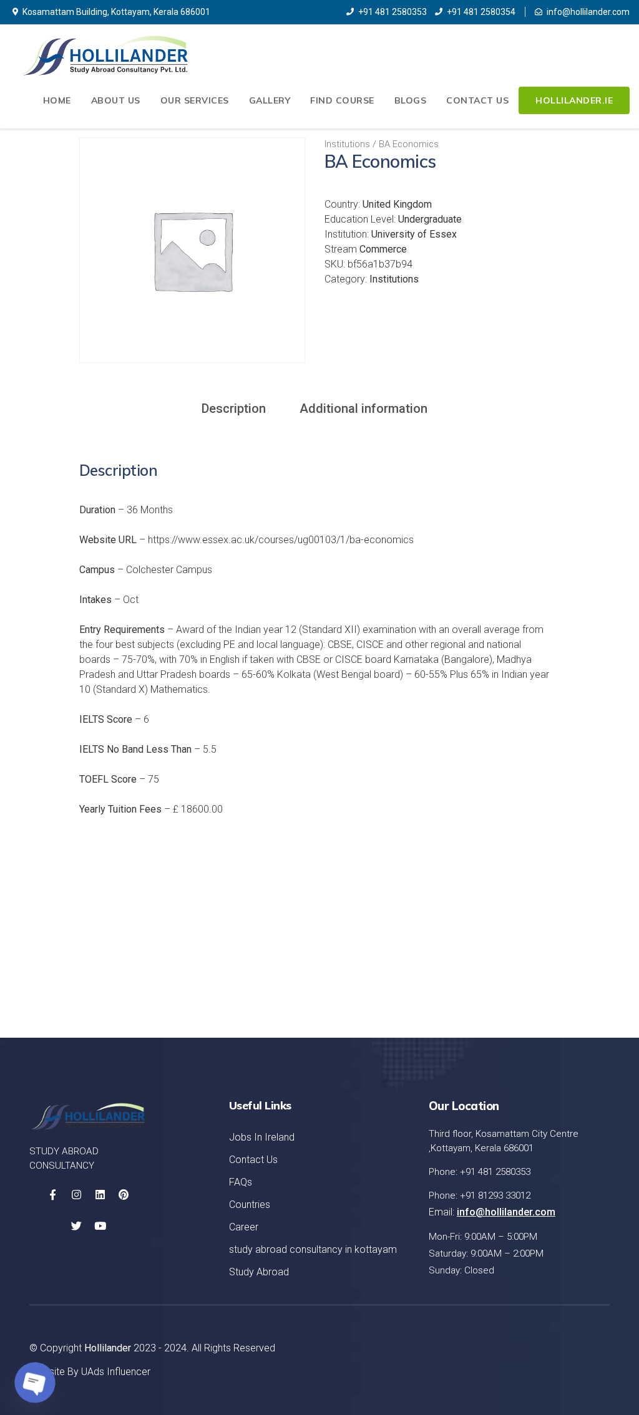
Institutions (347, 144)
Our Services (194, 100)
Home (57, 100)
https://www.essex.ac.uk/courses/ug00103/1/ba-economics (281, 540)
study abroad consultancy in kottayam (313, 1249)
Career (243, 1227)
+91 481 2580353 (392, 12)
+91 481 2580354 (481, 12)
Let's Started (550, 955)
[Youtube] (100, 1226)
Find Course (342, 100)
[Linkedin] (100, 1195)
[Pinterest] (123, 1195)
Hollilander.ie (574, 100)
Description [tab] (234, 408)
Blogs (410, 100)
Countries (249, 1204)
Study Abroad (259, 1272)
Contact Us (477, 100)
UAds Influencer (115, 1372)
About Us (115, 100)
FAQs (240, 1182)
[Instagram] (76, 1195)
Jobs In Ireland (262, 1137)
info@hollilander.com (588, 12)
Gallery (270, 100)
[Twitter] (76, 1226)
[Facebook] (52, 1195)
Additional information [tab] (363, 408)
